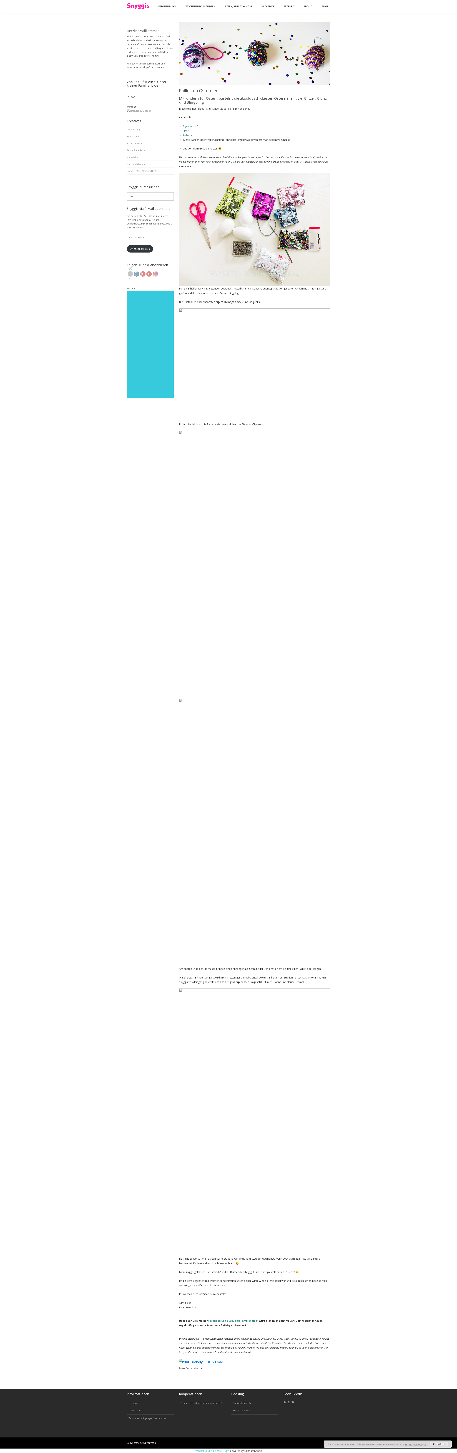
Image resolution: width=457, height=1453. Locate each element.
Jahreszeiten (133, 157)
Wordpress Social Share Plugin (212, 1450)
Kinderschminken (241, 1410)
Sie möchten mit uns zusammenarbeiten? (201, 1403)
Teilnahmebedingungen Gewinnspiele (148, 1418)
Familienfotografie (242, 1403)
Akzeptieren (439, 1444)
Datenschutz (135, 1410)
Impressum (134, 1403)
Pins (185, 131)
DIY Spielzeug (133, 129)
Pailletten (188, 135)
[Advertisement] (150, 344)
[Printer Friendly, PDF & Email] (201, 1362)
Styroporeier (190, 126)
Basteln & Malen (135, 143)
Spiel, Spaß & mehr (136, 164)
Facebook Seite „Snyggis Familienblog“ (233, 1320)
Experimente (133, 136)
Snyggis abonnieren (140, 248)
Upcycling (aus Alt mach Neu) (141, 171)
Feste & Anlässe (136, 150)
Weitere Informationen (415, 1444)
